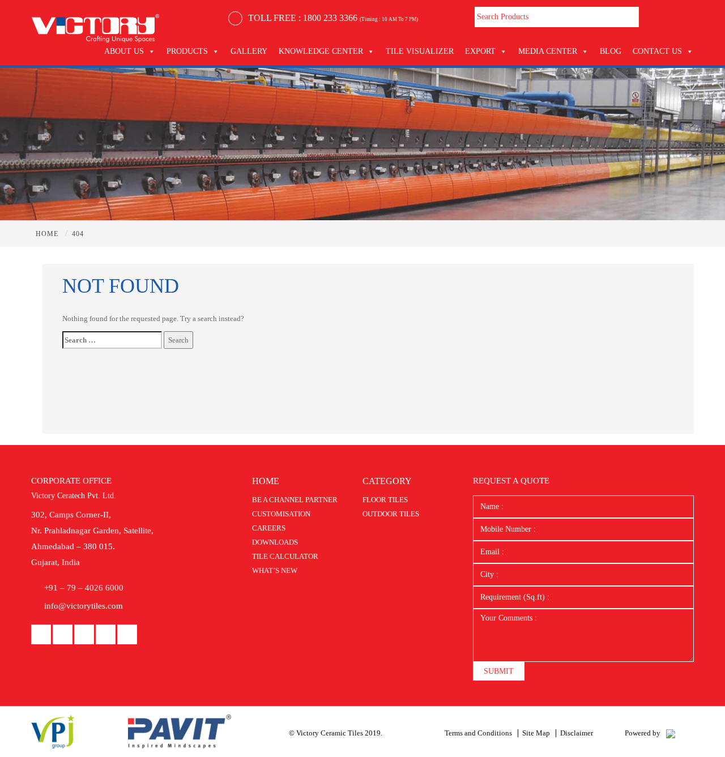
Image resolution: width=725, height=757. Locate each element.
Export (480, 51)
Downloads (275, 542)
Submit (499, 671)
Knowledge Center (321, 51)
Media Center (547, 51)
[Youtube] (84, 635)
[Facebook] (41, 635)
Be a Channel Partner (295, 499)
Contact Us (657, 51)
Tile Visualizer (420, 51)
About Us (124, 51)
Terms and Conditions (478, 733)
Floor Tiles (385, 499)
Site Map (536, 733)
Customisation (281, 514)
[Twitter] (127, 635)
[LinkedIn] (62, 635)
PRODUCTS (187, 51)
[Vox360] (670, 733)
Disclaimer (576, 733)
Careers (268, 528)
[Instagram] (105, 635)
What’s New (274, 570)
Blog (610, 51)
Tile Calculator (285, 556)
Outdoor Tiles (390, 514)
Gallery (249, 51)
